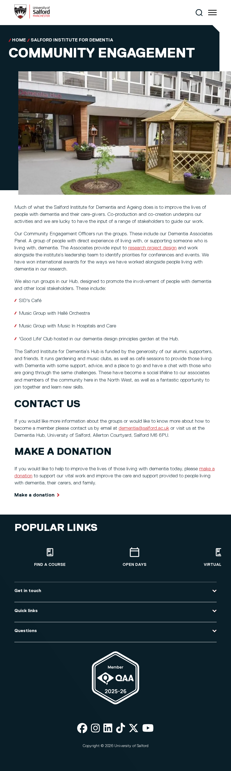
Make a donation (34, 495)
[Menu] (212, 12)
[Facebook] (82, 728)
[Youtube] (148, 728)
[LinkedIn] (107, 728)
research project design (152, 248)
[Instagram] (95, 728)
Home (19, 40)
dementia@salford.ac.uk (144, 428)
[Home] (32, 17)
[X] (133, 728)
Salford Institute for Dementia (72, 40)
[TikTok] (120, 728)
